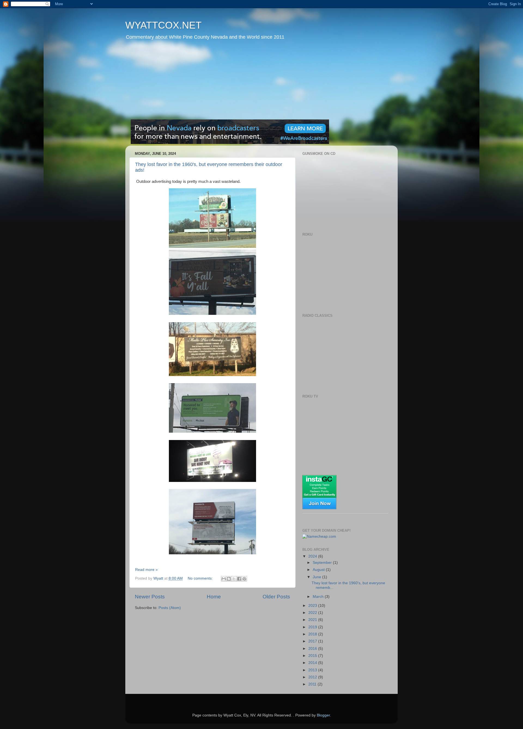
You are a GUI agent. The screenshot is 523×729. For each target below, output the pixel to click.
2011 (313, 684)
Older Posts (276, 596)
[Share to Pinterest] (244, 579)
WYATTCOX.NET (163, 25)
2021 (313, 620)
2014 (313, 663)
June (317, 577)
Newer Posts (150, 596)
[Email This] (223, 579)
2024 (313, 556)
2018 (313, 634)
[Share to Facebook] (239, 579)
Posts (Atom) (170, 608)
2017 (313, 641)
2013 (313, 670)
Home (214, 596)
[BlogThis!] (229, 579)
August (319, 570)
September (323, 563)
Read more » (146, 570)
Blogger (323, 715)
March (319, 597)
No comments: (201, 578)
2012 (313, 677)
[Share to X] (234, 579)
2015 (313, 656)
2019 (313, 627)
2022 (313, 613)
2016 (313, 649)
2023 (313, 606)
